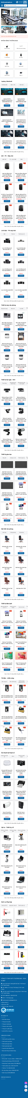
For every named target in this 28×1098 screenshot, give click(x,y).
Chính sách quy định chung (8, 1039)
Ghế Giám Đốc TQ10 (21, 588)
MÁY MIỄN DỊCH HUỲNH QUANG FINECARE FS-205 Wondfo (7, 846)
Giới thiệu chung (6, 1019)
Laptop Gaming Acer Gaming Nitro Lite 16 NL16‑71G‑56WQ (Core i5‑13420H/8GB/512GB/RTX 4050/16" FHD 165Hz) (21, 142)
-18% (25, 482)
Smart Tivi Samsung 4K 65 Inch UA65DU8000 (7, 664)
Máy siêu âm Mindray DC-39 (21, 845)
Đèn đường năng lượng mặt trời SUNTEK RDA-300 (21, 739)
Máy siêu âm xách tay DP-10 (21, 887)
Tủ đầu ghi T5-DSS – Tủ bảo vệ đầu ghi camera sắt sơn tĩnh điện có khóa (21, 921)
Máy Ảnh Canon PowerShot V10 (21, 813)
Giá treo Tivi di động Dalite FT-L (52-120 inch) (21, 493)
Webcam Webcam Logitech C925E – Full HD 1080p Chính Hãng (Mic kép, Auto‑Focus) (7, 440)
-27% (25, 631)
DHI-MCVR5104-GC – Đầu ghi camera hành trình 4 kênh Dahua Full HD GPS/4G (21, 942)
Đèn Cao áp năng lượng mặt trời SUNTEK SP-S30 (7, 717)
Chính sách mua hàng (7, 1041)
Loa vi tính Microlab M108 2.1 (7, 291)
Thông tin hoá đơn (6, 1021)
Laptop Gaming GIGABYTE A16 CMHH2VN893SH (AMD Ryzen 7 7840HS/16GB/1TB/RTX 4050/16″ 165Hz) (21, 100)
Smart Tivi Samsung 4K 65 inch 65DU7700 (21, 664)
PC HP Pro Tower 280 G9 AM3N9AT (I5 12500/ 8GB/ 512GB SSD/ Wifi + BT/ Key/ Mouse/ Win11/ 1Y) (7, 196)
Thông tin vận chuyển (7, 1026)
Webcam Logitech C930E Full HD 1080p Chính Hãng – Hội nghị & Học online (7, 420)
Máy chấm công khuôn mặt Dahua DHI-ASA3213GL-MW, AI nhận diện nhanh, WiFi (21, 324)
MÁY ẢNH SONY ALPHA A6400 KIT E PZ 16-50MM (21, 772)
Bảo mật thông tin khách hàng (9, 1050)
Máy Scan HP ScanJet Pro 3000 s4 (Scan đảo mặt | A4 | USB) (7, 366)
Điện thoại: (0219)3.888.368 (8, 1072)
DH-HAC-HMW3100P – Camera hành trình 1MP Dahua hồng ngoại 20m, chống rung (7, 942)
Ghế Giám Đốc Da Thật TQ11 (7, 589)
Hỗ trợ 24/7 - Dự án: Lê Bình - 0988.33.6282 (12, 1058)
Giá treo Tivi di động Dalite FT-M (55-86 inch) (21, 514)
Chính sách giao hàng (7, 1043)
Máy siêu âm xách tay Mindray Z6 (21, 866)
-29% (25, 652)
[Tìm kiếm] (5, 5)
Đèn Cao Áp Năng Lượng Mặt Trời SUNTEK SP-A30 (7, 696)
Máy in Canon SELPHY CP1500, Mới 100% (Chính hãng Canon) (21, 793)
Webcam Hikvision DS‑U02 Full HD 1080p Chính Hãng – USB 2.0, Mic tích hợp (21, 399)
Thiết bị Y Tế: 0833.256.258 (8, 1068)
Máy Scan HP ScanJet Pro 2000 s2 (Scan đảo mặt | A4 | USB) (21, 366)
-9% (24, 163)
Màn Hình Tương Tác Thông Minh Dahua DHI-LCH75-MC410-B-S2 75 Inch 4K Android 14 (21, 473)
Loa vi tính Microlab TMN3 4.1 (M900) (21, 249)
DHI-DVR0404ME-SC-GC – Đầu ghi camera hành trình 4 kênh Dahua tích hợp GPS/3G (7, 963)
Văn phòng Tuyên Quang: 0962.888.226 (11, 1063)
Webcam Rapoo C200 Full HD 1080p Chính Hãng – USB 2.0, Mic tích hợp (7, 399)
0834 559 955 (13, 995)
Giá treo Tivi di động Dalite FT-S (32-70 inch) (7, 514)
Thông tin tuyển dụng (7, 1028)
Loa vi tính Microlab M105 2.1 (21, 291)
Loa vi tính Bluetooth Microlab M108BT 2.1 (7, 270)
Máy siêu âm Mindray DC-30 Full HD (7, 866)
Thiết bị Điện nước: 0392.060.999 (10, 1065)
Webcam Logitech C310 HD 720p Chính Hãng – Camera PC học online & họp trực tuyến (21, 440)
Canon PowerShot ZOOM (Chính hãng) (7, 813)
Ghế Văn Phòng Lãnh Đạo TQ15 (7, 568)
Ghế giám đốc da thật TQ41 (7, 547)
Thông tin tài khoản (6, 1024)
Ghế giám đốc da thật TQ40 (21, 547)
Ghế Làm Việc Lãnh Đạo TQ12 (21, 568)
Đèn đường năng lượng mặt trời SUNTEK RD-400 (7, 739)
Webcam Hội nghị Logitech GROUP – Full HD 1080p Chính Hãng (21, 420)
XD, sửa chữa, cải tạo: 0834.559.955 (10, 1070)
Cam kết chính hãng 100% (8, 1048)
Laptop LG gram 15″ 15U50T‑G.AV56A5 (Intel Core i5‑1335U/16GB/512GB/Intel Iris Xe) (7, 121)
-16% (11, 503)
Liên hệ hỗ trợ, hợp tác (7, 1031)
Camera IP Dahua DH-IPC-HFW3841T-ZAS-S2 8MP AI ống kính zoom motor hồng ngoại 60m (7, 921)
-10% (25, 184)
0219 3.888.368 (6, 995)
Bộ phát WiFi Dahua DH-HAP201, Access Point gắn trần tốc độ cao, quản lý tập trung (7, 772)
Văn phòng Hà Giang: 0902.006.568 (10, 1061)
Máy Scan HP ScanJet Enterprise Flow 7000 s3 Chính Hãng (7, 345)
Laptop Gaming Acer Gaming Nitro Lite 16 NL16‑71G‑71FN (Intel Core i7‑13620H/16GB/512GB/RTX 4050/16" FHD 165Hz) (21, 121)
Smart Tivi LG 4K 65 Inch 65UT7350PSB (21, 643)
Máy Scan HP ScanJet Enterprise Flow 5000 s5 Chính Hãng (21, 345)
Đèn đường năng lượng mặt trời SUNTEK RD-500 (21, 717)
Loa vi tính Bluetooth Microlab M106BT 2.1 (21, 270)
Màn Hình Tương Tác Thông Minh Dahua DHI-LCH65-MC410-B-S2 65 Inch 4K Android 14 (7, 494)
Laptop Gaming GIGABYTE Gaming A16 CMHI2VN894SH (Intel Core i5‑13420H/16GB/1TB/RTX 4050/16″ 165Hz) (7, 100)
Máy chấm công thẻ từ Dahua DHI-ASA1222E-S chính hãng (7, 324)
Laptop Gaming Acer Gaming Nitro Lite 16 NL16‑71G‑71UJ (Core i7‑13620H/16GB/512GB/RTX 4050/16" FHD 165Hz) (7, 142)
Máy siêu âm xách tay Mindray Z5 (7, 887)
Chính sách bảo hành (7, 1046)
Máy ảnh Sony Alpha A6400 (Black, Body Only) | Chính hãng (7, 793)
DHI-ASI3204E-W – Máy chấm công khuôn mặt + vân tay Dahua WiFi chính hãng (21, 963)
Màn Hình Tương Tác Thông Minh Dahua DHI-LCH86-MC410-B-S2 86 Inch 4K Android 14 (7, 473)
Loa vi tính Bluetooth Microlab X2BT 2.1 (7, 249)
